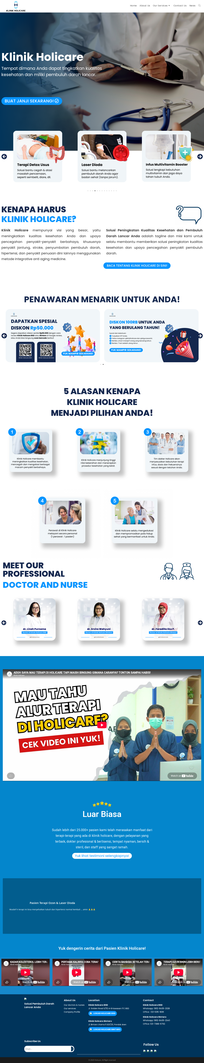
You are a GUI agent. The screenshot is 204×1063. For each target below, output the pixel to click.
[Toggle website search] (199, 5)
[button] (31, 101)
